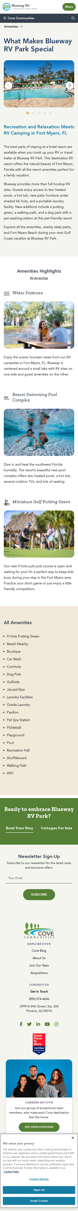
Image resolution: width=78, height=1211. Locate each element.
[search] (73, 18)
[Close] (73, 1138)
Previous (8, 85)
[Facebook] (21, 1024)
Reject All (39, 1190)
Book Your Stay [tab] (19, 828)
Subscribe (39, 895)
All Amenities (39, 278)
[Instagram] (56, 1024)
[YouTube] (47, 1024)
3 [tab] (39, 113)
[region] (39, 1171)
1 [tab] (28, 113)
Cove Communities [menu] (21, 18)
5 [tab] (50, 113)
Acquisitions (39, 973)
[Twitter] (29, 1024)
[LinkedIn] (38, 1024)
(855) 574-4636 (39, 999)
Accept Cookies (39, 1200)
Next (69, 85)
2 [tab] (33, 113)
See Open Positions (39, 1127)
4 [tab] (45, 113)
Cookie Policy (11, 1171)
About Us (39, 958)
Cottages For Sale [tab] (56, 828)
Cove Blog (39, 951)
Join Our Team (39, 965)
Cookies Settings (39, 1179)
